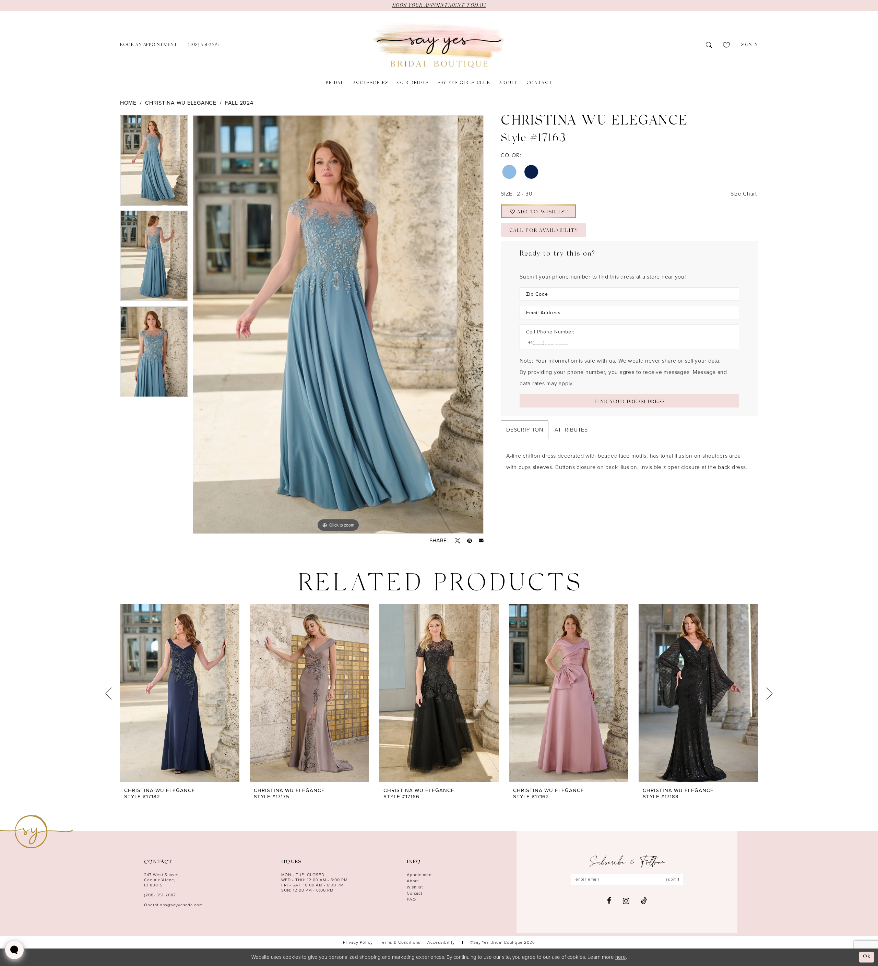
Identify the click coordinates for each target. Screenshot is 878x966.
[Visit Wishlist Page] (726, 45)
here (620, 957)
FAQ (411, 899)
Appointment (420, 875)
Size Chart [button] (744, 194)
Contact (415, 893)
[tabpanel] (154, 163)
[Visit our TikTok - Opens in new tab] (644, 900)
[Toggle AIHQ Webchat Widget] (14, 950)
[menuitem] (148, 45)
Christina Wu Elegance (180, 103)
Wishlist (415, 887)
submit (672, 879)
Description (524, 430)
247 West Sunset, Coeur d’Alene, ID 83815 (162, 880)
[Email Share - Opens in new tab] (481, 540)
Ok (866, 957)
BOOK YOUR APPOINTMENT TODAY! (439, 5)
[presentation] (179, 693)
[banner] (439, 45)
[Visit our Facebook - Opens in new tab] (609, 900)
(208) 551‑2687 (160, 895)
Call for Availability (543, 231)
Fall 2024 (239, 103)
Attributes (571, 430)
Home (128, 103)
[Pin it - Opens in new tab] (469, 540)
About (413, 881)
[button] (749, 45)
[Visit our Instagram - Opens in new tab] (626, 901)
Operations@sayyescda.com (173, 905)
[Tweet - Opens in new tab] (457, 540)
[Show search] (709, 45)
